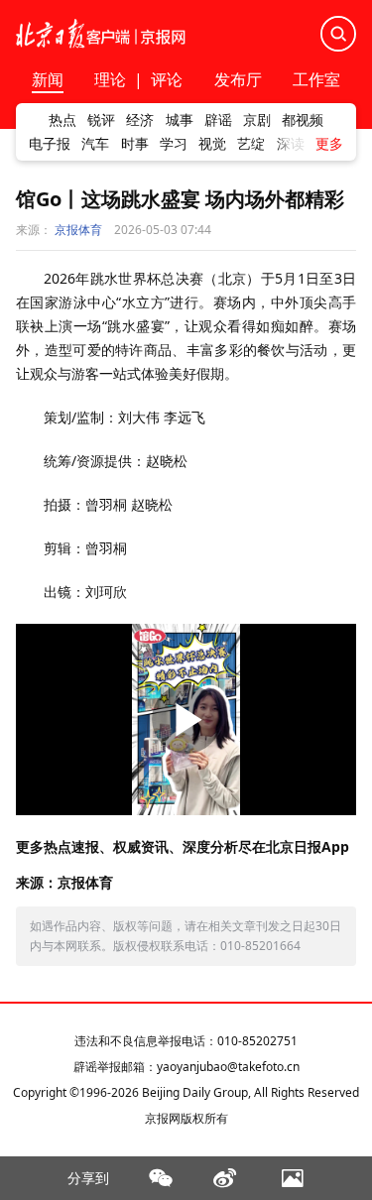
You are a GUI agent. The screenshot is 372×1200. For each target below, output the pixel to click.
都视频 (302, 120)
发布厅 (238, 80)
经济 (140, 120)
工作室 (316, 80)
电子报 (49, 144)
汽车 (95, 144)
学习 (173, 144)
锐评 (101, 120)
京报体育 (78, 229)
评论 (167, 79)
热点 (62, 120)
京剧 (257, 120)
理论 (110, 79)
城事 (179, 120)
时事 (135, 144)
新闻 (47, 80)
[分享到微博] (225, 1178)
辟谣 (218, 120)
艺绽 (251, 144)
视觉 (212, 144)
